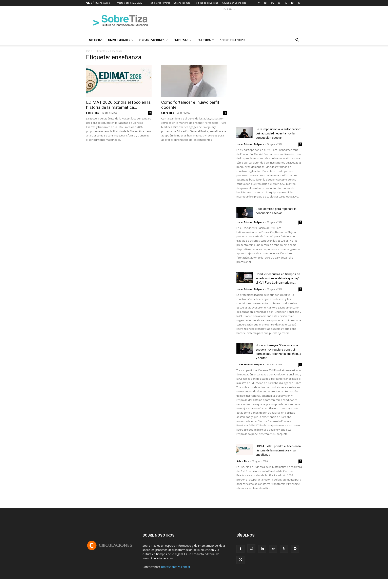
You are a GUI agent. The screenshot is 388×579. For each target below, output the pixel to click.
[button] (297, 40)
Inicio (89, 51)
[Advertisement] (228, 20)
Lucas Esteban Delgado (250, 144)
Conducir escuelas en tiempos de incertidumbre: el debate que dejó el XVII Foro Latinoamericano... (278, 278)
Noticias (95, 40)
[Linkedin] (272, 3)
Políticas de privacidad (206, 2)
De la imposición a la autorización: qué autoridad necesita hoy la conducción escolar (278, 133)
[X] (299, 3)
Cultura (204, 40)
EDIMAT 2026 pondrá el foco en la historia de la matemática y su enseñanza (278, 450)
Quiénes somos (181, 2)
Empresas (181, 40)
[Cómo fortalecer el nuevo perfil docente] (194, 81)
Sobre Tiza (92, 112)
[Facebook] (259, 3)
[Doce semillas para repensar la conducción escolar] (244, 212)
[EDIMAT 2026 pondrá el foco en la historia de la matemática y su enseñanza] (119, 81)
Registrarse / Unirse (159, 2)
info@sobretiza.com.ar (175, 567)
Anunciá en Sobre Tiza (234, 2)
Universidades (119, 40)
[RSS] (286, 3)
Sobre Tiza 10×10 (232, 40)
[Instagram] (266, 3)
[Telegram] (292, 3)
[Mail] (279, 3)
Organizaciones (151, 40)
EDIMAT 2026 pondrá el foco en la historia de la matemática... (118, 105)
